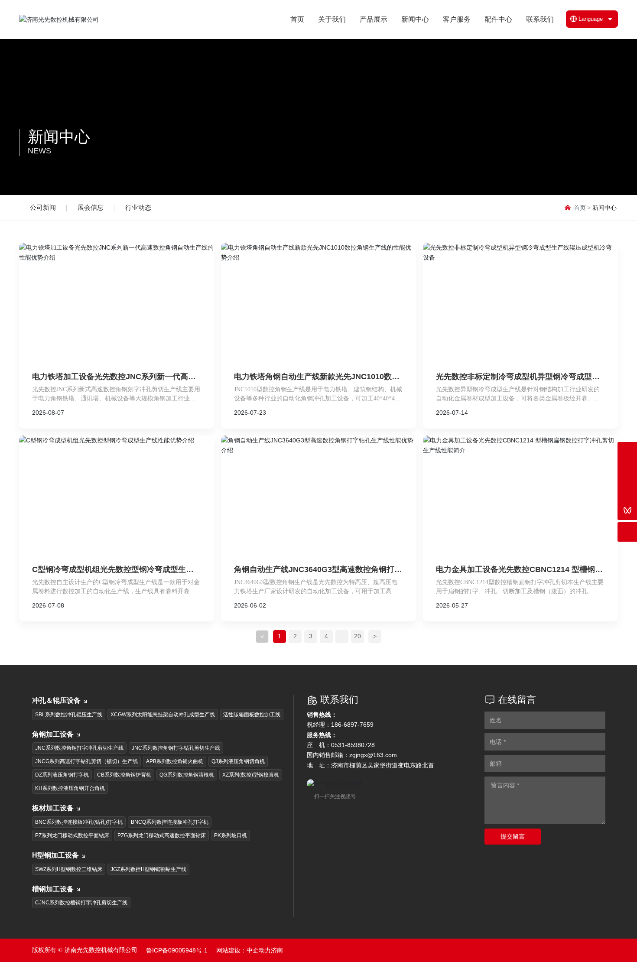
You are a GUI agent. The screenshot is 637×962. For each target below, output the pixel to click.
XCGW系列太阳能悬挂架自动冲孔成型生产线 (162, 715)
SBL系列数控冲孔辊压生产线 (68, 715)
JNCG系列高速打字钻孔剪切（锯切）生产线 (86, 761)
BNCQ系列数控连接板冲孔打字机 (169, 822)
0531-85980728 (353, 744)
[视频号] (627, 510)
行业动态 (138, 207)
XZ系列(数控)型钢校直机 (250, 775)
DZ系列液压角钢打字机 (62, 775)
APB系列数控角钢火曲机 (174, 761)
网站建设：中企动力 (243, 950)
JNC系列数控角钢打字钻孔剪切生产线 (176, 748)
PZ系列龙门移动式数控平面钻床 (72, 835)
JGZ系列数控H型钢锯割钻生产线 (148, 869)
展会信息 (91, 207)
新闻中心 (59, 137)
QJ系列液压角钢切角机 (238, 761)
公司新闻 (43, 207)
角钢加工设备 (53, 734)
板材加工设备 (53, 808)
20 (357, 636)
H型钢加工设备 (55, 855)
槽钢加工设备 (53, 889)
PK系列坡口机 (230, 835)
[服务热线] (627, 452)
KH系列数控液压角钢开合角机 (70, 788)
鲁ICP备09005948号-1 (177, 950)
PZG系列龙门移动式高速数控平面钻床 (161, 835)
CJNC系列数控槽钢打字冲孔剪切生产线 (81, 903)
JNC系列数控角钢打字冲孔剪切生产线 (79, 748)
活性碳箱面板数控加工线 (251, 715)
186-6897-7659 (352, 724)
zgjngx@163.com (373, 754)
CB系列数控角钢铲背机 (124, 775)
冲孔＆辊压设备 (56, 700)
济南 (277, 950)
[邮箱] (627, 471)
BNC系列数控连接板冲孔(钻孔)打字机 (79, 822)
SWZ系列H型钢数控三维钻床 (68, 869)
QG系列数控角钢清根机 (186, 775)
